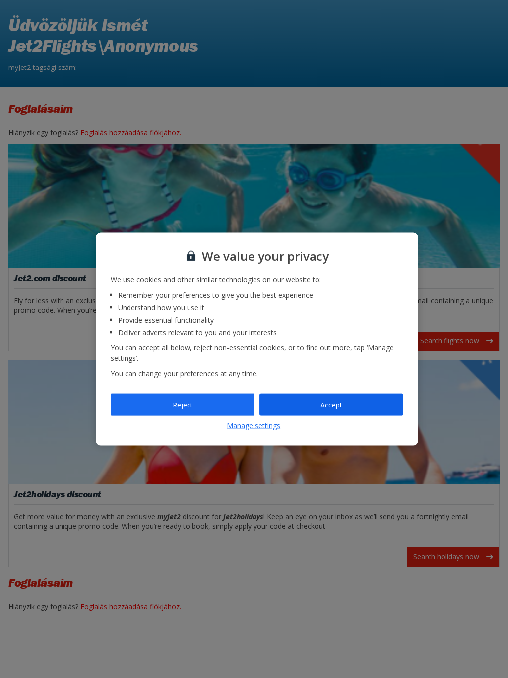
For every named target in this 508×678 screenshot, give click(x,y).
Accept (331, 404)
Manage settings (253, 425)
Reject (183, 404)
